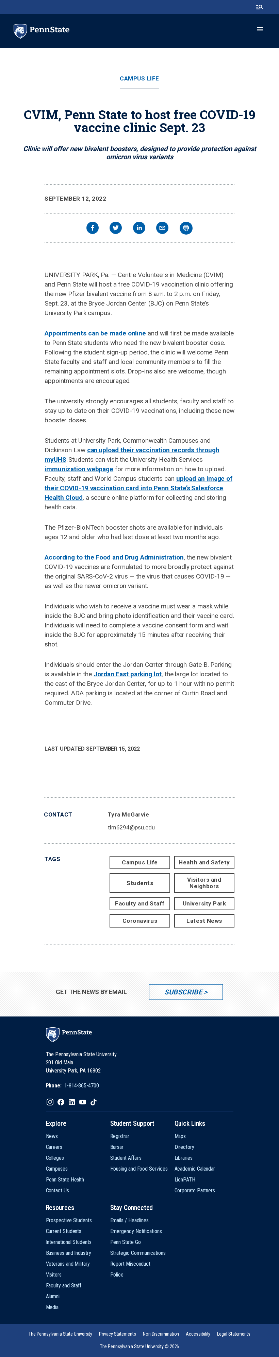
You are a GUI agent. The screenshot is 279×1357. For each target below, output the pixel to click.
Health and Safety (204, 862)
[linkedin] (139, 229)
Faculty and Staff (140, 903)
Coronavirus (140, 920)
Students (140, 883)
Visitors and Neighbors (204, 883)
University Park (204, 903)
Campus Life (139, 78)
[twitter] (116, 229)
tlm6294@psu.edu (131, 827)
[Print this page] (186, 228)
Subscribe (183, 992)
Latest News (204, 920)
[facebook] (92, 229)
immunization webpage (79, 469)
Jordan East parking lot (128, 674)
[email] (162, 229)
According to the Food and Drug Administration (114, 557)
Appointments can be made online (95, 333)
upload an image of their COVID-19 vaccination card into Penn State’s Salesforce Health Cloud (138, 488)
